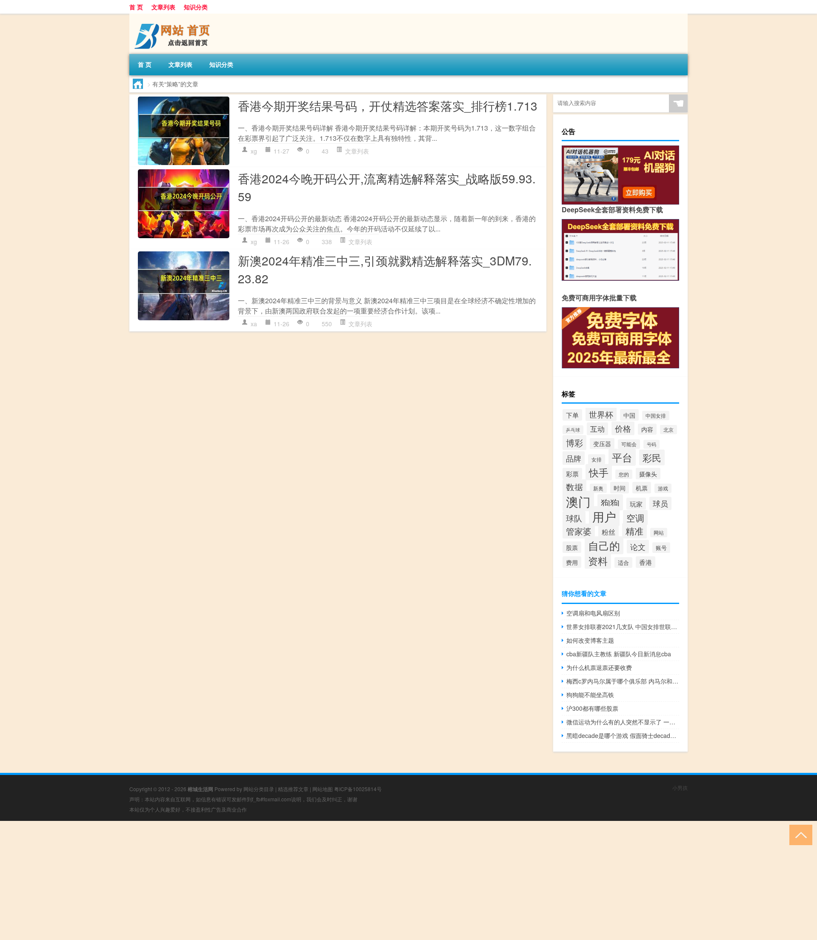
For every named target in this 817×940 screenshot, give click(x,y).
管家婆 (578, 531)
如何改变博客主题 (590, 640)
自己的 (604, 545)
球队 (574, 518)
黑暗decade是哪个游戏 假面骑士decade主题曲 (622, 735)
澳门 (578, 501)
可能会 (629, 444)
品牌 (573, 458)
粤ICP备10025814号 (358, 788)
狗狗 (610, 502)
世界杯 (601, 414)
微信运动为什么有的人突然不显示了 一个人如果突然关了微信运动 (622, 722)
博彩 (574, 442)
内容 (647, 429)
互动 (597, 429)
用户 (604, 516)
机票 (642, 487)
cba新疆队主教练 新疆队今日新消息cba (618, 653)
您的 (624, 474)
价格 (623, 428)
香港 (645, 562)
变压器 (602, 443)
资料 (598, 560)
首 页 (136, 7)
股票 (572, 547)
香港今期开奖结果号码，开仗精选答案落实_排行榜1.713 (387, 105)
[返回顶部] (798, 834)
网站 (659, 532)
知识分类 (196, 7)
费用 (572, 562)
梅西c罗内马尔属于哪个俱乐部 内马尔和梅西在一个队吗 (622, 681)
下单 (572, 414)
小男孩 (680, 787)
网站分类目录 (258, 788)
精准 (634, 530)
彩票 (572, 473)
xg (254, 151)
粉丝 (608, 532)
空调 (635, 517)
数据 (574, 487)
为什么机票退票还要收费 (599, 667)
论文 (638, 546)
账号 (661, 548)
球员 (660, 503)
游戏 (663, 488)
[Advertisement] (255, 880)
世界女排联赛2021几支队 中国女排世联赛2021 (622, 626)
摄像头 (648, 473)
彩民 (652, 457)
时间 (620, 487)
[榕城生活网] (174, 16)
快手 (598, 472)
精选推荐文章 (293, 788)
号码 (651, 444)
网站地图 (322, 788)
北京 (668, 429)
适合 (623, 562)
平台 (622, 457)
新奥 (598, 488)
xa (254, 323)
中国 (629, 414)
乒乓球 (573, 430)
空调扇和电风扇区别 (593, 613)
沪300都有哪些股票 (592, 708)
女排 (596, 459)
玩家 (636, 503)
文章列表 (163, 7)
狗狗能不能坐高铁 (590, 694)
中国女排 (656, 415)
